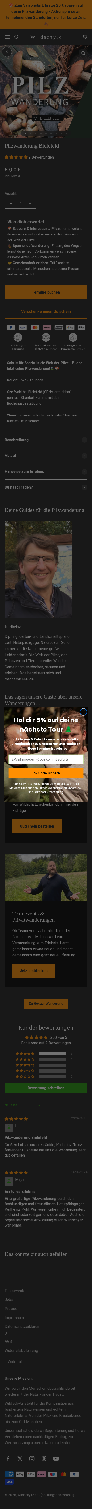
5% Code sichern (46, 773)
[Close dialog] (83, 712)
